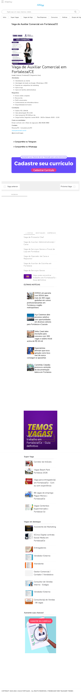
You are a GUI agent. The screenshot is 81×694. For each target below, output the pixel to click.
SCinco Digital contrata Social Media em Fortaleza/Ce (44, 537)
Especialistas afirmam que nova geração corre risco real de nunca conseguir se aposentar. (38, 353)
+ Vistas (29, 233)
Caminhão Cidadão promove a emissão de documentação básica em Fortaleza (43, 368)
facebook (14, 194)
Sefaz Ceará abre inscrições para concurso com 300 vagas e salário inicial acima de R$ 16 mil (39, 336)
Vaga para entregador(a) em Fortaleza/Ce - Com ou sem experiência (45, 482)
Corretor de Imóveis (43, 462)
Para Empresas (42, 17)
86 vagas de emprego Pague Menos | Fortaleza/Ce (43, 496)
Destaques (40, 233)
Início (4, 17)
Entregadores (40, 547)
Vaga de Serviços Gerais (34, 270)
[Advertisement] (40, 215)
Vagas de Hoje (28, 17)
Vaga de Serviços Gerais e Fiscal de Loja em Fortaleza (39, 250)
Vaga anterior (12, 186)
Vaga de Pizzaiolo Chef (34, 237)
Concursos (54, 17)
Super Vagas (15, 17)
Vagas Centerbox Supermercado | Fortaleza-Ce (41, 508)
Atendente (39, 563)
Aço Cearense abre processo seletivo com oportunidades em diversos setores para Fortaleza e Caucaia (39, 319)
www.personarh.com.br (19, 130)
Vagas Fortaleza (24, 691)
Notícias (64, 17)
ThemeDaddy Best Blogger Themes (60, 691)
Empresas (52, 233)
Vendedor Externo (42, 555)
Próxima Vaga (66, 186)
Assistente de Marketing (45, 526)
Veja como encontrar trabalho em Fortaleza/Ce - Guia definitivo (45, 277)
